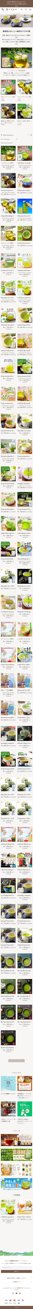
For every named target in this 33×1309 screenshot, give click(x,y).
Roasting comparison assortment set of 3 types (8, 743)
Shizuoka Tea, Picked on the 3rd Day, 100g (8, 818)
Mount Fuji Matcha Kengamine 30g (8, 1047)
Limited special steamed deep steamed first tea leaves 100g (24, 325)
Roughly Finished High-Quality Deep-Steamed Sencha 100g (24, 483)
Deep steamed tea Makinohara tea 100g (24, 456)
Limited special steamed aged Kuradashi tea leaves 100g (24, 769)
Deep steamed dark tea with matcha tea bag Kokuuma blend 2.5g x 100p (24, 376)
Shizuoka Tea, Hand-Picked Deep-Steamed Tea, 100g (24, 586)
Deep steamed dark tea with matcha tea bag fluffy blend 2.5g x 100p (8, 483)
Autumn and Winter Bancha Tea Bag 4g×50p (24, 270)
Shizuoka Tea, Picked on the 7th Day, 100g (24, 794)
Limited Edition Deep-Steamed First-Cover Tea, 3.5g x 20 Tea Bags (8, 350)
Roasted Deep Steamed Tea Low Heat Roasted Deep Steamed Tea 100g (8, 921)
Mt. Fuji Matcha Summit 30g (24, 1022)
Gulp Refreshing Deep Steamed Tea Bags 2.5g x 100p (8, 216)
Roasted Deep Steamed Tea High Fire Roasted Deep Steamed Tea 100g (8, 945)
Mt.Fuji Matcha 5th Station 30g (8, 970)
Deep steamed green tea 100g (8, 509)
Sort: (2, 139)
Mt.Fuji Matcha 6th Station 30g (24, 970)
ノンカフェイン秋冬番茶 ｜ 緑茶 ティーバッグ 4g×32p (8, 163)
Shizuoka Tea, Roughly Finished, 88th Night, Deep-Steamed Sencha (8, 298)
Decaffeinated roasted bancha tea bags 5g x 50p (8, 1217)
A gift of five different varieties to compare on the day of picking (24, 665)
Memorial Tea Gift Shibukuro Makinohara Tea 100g (24, 690)
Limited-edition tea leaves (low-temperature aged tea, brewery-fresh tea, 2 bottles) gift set (24, 844)
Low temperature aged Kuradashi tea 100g (8, 895)
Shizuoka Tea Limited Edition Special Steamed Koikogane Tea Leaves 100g (24, 431)
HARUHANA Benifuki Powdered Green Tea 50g (24, 403)
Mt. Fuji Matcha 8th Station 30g (24, 996)
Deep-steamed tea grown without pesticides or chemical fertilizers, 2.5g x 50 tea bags (8, 376)
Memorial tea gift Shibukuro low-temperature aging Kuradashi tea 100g (8, 717)
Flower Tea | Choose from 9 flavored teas (24, 1217)
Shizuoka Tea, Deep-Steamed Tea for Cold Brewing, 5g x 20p (24, 216)
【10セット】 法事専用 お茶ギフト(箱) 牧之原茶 (8, 690)
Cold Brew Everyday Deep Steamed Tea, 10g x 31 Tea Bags (24, 163)
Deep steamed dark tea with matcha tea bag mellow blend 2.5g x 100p (8, 769)
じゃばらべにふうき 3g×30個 (24, 639)
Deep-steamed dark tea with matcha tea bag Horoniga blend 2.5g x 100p (8, 559)
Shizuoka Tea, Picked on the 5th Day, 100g (8, 586)
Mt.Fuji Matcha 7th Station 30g (8, 996)
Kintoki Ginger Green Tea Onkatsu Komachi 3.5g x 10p (24, 743)
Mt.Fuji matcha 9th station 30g (8, 1022)
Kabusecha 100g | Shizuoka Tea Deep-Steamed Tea (24, 190)
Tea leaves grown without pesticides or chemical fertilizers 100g (8, 190)
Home (14, 13)
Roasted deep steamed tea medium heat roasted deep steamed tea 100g (24, 921)
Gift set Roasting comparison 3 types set (8, 870)
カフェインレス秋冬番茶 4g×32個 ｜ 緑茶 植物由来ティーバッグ (8, 243)
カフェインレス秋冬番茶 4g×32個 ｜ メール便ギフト (8, 639)
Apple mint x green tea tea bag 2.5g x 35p (8, 533)
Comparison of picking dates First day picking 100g (24, 818)
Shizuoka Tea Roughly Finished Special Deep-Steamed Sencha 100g (24, 612)
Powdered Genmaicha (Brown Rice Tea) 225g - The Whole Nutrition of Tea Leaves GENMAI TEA (8, 612)
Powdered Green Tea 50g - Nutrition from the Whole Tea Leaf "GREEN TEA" (24, 243)
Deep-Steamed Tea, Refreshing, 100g (24, 509)
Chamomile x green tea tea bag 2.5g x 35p (24, 717)
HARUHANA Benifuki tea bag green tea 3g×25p (24, 350)
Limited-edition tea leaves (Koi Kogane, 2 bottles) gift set (8, 844)
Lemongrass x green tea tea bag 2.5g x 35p (24, 533)
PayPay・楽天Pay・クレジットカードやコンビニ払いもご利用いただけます (16, 4)
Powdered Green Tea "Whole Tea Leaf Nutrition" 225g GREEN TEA (8, 270)
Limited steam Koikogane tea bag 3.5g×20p (24, 945)
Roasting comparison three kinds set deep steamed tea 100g (24, 895)
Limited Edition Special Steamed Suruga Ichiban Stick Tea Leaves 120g (8, 431)
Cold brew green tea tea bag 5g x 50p (24, 298)
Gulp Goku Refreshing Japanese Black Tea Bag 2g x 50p (8, 665)
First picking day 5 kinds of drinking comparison (24, 559)
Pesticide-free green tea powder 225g (8, 325)
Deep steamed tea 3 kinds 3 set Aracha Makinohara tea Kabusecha (8, 403)
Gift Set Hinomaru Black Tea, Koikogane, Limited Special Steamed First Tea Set (24, 870)
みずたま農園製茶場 (11, 9)
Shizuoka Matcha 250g (8, 456)
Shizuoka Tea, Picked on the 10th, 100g (8, 794)
